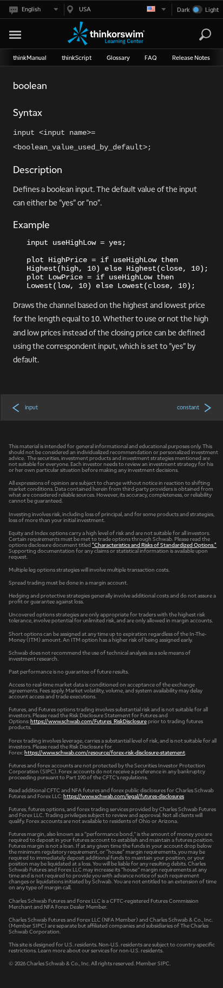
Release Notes (191, 57)
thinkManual (30, 57)
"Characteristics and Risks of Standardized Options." (154, 544)
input (31, 407)
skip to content (28, 33)
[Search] (205, 34)
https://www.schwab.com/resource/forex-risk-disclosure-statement (104, 752)
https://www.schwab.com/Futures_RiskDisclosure (88, 720)
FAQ (151, 57)
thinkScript (76, 57)
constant (188, 407)
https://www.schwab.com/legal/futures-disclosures (123, 795)
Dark (183, 9)
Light (211, 9)
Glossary (118, 57)
